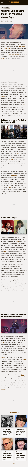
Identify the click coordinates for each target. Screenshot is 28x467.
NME (17, 153)
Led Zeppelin (14, 175)
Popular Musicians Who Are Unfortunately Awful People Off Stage (7, 455)
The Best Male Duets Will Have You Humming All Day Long (7, 432)
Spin (24, 104)
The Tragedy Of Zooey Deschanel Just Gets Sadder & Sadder (20, 432)
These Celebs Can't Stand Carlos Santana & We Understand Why (20, 455)
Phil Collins (22, 46)
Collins (3, 357)
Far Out (3, 58)
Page (22, 375)
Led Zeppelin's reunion (12, 54)
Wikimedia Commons (21, 137)
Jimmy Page (7, 48)
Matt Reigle (5, 20)
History (3, 96)
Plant (9, 187)
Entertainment (6, 7)
